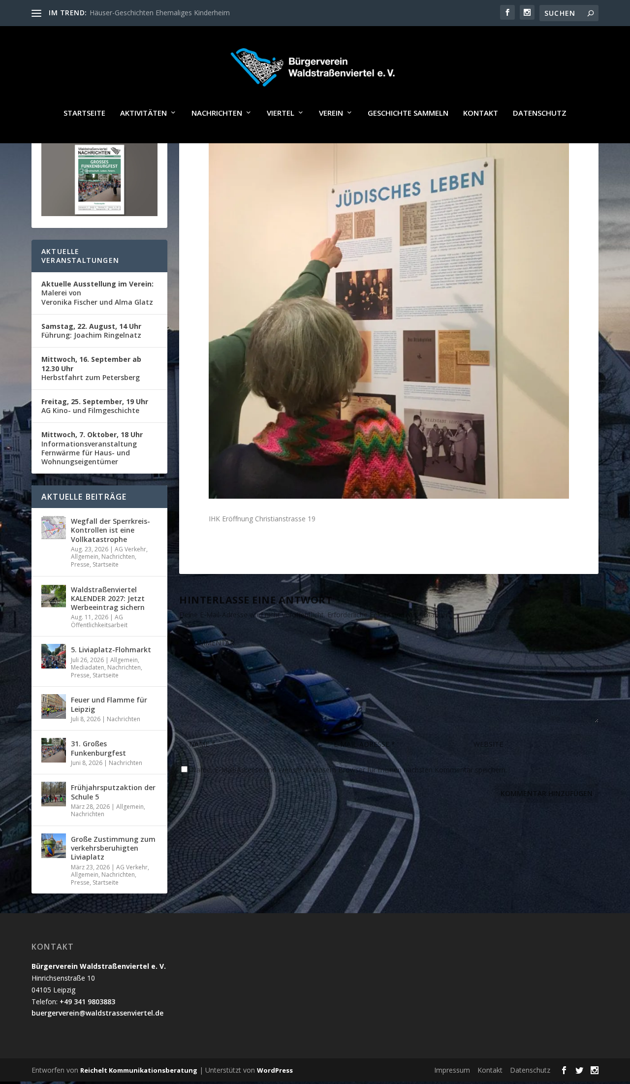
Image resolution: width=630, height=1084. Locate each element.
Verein (331, 113)
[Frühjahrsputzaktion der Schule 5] (53, 794)
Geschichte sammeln (408, 113)
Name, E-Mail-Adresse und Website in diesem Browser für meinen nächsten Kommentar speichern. (349, 769)
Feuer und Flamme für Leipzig (109, 704)
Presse (80, 564)
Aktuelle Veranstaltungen (80, 256)
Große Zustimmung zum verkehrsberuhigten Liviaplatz (113, 847)
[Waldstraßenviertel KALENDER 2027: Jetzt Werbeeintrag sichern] (53, 596)
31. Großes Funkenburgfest (98, 748)
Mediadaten (87, 667)
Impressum (452, 1070)
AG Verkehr (130, 549)
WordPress (275, 1070)
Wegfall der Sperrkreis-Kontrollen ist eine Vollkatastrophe (110, 529)
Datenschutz (540, 113)
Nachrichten (216, 113)
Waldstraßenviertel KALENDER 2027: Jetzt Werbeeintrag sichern (108, 598)
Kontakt (480, 113)
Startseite (84, 113)
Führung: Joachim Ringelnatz (91, 330)
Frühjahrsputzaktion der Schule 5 (113, 792)
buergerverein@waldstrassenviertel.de (97, 1013)
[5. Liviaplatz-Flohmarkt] (53, 656)
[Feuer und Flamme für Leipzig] (53, 706)
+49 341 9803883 (87, 1001)
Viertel (280, 113)
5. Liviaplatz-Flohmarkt (111, 649)
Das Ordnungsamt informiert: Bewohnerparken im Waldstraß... (189, 12)
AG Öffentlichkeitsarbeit (99, 621)
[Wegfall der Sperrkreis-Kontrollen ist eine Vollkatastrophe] (53, 527)
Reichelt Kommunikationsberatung (138, 1070)
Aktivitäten (143, 113)
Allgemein (84, 556)
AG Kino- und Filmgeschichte (94, 406)
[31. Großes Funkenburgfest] (53, 750)
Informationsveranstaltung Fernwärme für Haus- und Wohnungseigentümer (92, 448)
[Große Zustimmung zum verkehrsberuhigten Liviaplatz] (53, 845)
